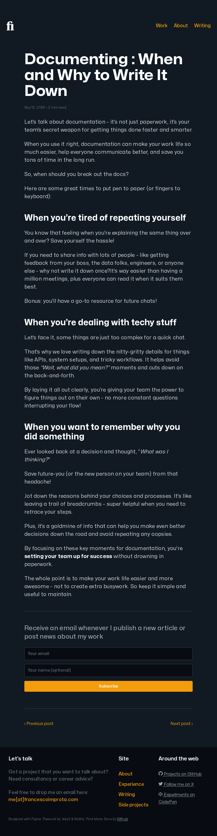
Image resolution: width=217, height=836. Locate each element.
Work (162, 26)
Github (122, 819)
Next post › (181, 724)
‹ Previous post (38, 724)
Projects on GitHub (182, 774)
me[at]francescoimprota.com (43, 799)
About (181, 26)
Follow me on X (178, 784)
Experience (131, 784)
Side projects (133, 805)
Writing (202, 26)
